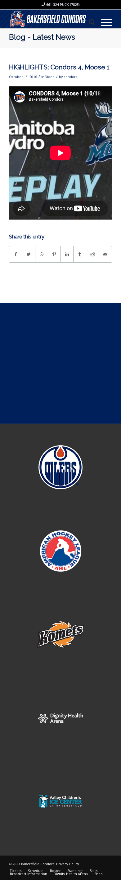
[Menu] (103, 22)
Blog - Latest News (42, 37)
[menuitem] (89, 22)
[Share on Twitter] (28, 254)
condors (70, 77)
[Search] (89, 22)
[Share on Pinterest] (54, 254)
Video (50, 77)
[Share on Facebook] (15, 254)
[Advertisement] (60, 363)
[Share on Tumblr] (80, 254)
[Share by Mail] (105, 254)
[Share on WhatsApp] (41, 254)
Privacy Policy (67, 863)
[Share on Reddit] (92, 254)
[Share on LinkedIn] (67, 254)
